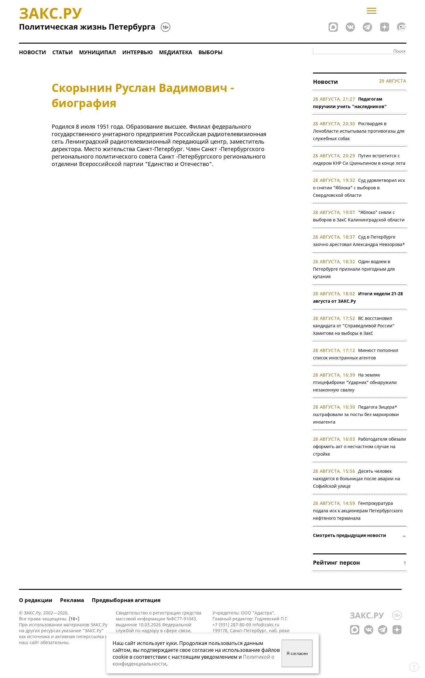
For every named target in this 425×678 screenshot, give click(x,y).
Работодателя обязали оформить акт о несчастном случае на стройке (359, 446)
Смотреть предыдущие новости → (359, 535)
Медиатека (175, 52)
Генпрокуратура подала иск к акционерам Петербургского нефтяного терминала (358, 510)
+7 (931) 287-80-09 (232, 625)
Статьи (62, 52)
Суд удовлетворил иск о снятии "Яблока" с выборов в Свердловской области (359, 187)
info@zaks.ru (265, 625)
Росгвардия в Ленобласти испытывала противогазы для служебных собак (358, 131)
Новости (32, 52)
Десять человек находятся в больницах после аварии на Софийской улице (356, 478)
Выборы (210, 52)
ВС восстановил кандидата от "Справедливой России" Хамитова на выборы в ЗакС (354, 325)
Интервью (137, 52)
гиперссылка (90, 636)
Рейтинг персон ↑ (359, 562)
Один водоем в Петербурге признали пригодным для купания (354, 268)
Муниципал (97, 52)
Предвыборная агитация (126, 600)
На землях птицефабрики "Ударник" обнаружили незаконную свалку (355, 382)
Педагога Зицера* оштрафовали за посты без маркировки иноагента (356, 414)
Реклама (72, 600)
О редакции (35, 600)
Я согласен (297, 653)
